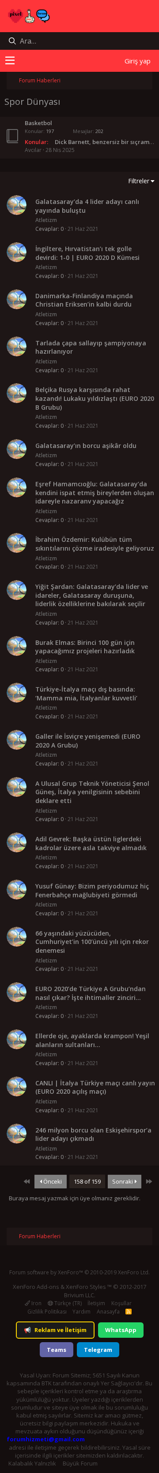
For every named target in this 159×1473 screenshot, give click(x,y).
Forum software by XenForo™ (79, 1272)
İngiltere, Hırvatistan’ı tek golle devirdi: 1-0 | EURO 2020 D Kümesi (87, 253)
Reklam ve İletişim (55, 1330)
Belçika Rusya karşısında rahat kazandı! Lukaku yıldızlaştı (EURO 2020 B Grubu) (94, 398)
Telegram (98, 1350)
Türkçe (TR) (67, 1303)
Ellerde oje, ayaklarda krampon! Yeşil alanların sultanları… (92, 1040)
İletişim (96, 1303)
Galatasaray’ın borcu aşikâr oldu (85, 445)
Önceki (52, 1181)
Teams (56, 1350)
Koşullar (121, 1303)
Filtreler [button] (138, 181)
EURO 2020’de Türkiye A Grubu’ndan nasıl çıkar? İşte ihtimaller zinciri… (90, 993)
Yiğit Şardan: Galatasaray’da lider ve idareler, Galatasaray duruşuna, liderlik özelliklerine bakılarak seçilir (91, 595)
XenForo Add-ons (36, 1287)
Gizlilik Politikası (47, 1311)
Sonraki (123, 1181)
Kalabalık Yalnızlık (32, 1463)
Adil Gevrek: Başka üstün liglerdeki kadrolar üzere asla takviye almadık (91, 843)
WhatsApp (120, 1330)
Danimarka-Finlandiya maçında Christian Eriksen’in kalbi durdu (84, 300)
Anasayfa (108, 1311)
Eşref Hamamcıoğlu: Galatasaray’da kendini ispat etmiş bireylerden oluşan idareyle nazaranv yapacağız (94, 492)
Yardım (81, 1311)
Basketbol (38, 123)
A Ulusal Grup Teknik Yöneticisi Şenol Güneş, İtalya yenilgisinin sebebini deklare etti (92, 792)
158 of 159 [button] (87, 1181)
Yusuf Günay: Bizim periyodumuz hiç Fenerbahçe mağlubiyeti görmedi (92, 890)
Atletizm (46, 220)
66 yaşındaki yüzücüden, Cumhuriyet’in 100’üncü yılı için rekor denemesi (92, 942)
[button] (10, 61)
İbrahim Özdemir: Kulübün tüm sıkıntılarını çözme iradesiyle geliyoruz (94, 543)
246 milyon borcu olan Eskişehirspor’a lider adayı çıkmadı (93, 1134)
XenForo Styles (86, 1287)
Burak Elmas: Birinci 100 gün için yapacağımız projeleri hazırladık (85, 646)
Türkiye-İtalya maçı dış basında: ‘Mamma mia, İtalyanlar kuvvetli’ (86, 693)
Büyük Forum (80, 1463)
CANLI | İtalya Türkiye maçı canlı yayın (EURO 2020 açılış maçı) (95, 1087)
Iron (36, 1303)
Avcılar (33, 150)
